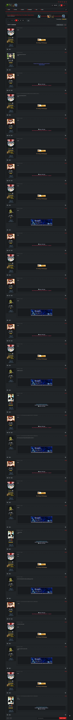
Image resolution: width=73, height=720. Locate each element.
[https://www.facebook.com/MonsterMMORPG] (58, 2)
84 (18, 20)
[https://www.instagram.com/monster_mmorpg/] (66, 2)
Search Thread (62, 718)
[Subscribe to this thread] (65, 25)
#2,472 (66, 278)
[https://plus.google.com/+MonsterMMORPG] (62, 2)
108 (23, 20)
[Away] (12, 705)
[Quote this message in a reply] (65, 49)
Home (9, 9)
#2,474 (66, 323)
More (42, 9)
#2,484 (66, 552)
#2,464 (66, 93)
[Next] (25, 20)
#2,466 (66, 138)
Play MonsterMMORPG (58, 16)
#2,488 (66, 646)
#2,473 (66, 298)
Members (30, 9)
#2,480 (66, 460)
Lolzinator (37, 93)
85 (20, 20)
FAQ (36, 9)
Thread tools (59, 24)
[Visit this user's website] (7, 90)
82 (14, 20)
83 (16, 20)
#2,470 (66, 233)
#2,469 (66, 208)
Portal (15, 9)
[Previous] (8, 20)
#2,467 (66, 163)
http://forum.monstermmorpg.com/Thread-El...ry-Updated (41, 85)
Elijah (36, 415)
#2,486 (66, 601)
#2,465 (66, 118)
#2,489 (66, 671)
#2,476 (66, 368)
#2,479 (66, 435)
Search (22, 9)
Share (10, 49)
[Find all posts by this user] (7, 49)
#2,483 (66, 530)
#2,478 (66, 415)
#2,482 (66, 505)
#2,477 (66, 393)
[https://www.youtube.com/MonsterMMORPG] (64, 2)
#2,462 (66, 52)
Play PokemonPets (44, 16)
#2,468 (66, 183)
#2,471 (66, 253)
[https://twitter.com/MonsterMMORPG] (60, 2)
